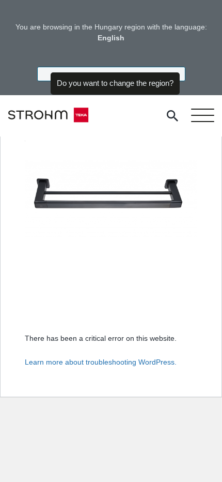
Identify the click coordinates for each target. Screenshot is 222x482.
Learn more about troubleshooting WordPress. (101, 362)
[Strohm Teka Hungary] (48, 116)
